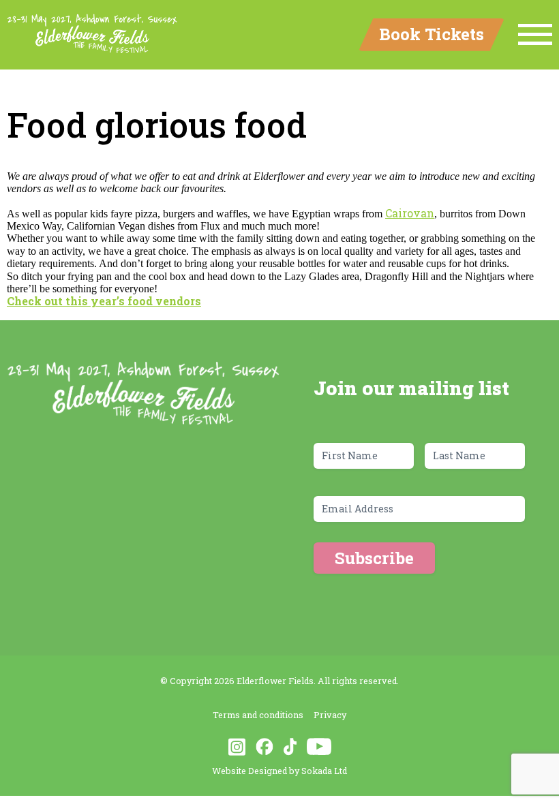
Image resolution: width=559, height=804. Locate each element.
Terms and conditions (258, 714)
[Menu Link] (535, 34)
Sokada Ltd (324, 770)
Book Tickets (431, 34)
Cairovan (409, 213)
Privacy (330, 714)
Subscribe (374, 558)
